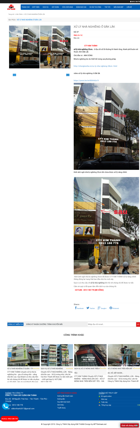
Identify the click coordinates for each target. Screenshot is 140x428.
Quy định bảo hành (63, 402)
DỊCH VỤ (45, 7)
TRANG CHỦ (25, 7)
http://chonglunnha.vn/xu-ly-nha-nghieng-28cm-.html (95, 66)
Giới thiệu (60, 405)
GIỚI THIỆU (35, 7)
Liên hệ (129, 7)
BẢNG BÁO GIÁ (81, 7)
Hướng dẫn (61, 399)
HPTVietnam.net (100, 424)
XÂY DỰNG (55, 7)
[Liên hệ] (5, 406)
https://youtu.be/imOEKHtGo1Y (86, 80)
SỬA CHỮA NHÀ (67, 7)
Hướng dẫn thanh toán (65, 396)
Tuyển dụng (61, 408)
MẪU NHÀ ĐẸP (118, 7)
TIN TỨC (107, 7)
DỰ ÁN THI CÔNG (95, 7)
